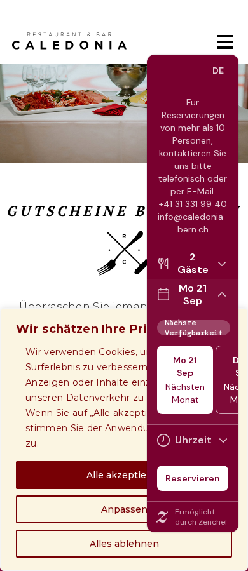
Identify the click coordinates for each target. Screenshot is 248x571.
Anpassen (124, 509)
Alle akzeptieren (124, 475)
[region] (124, 439)
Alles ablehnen (124, 543)
